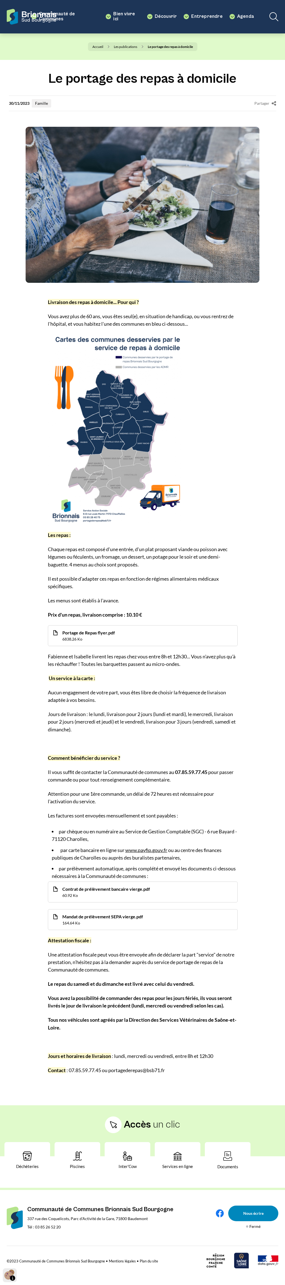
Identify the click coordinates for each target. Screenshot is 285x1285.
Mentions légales (122, 1261)
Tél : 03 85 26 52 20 (44, 1227)
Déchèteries (27, 1166)
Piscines (77, 1166)
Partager (261, 103)
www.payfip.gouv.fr (146, 850)
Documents (227, 1166)
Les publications (125, 47)
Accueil (97, 47)
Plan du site (149, 1261)
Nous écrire (253, 1213)
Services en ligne (177, 1166)
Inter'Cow (128, 1166)
